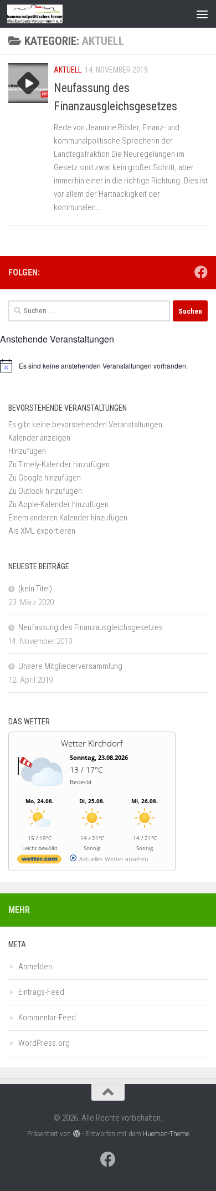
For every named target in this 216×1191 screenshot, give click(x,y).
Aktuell (67, 69)
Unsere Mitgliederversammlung (70, 666)
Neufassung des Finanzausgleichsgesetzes (90, 627)
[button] (27, 451)
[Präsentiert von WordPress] (76, 1133)
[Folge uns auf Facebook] (201, 272)
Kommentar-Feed (47, 1018)
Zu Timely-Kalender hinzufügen (59, 464)
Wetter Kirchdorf (92, 743)
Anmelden (35, 967)
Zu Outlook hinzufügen (45, 491)
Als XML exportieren (41, 531)
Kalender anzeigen (39, 438)
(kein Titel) (35, 589)
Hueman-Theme (166, 1133)
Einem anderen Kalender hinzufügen (67, 518)
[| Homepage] (44, 13)
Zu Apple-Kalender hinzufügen (58, 504)
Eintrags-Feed (41, 992)
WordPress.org (44, 1043)
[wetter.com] (39, 861)
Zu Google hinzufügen (44, 478)
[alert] (108, 365)
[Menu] (202, 14)
